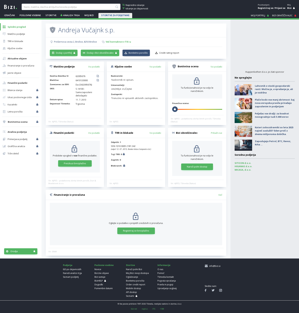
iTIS (153, 309)
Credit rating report (169, 52)
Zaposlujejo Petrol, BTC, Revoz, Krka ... (273, 143)
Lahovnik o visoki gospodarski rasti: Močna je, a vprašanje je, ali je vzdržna (274, 89)
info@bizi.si (214, 266)
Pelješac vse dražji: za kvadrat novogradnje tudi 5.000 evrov (272, 115)
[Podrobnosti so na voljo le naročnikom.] (123, 154)
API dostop (131, 292)
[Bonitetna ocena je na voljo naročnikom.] (52, 30)
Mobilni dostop (133, 288)
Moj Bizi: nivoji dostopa (137, 273)
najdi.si (145, 309)
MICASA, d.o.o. (243, 169)
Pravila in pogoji (165, 284)
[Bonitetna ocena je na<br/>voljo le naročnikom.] (38, 122)
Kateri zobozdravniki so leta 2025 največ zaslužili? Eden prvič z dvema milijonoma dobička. (274, 131)
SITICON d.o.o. (243, 163)
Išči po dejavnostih (72, 269)
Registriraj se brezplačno (136, 230)
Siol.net (134, 309)
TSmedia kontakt (165, 276)
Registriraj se (265, 8)
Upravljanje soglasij (167, 288)
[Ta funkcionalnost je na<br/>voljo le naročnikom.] (38, 90)
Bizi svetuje (99, 276)
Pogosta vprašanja (166, 280)
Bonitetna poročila (135, 280)
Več (220, 194)
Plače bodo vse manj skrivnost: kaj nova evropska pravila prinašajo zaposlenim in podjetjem (275, 103)
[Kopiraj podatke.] (98, 76)
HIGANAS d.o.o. (243, 166)
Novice (97, 269)
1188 (162, 309)
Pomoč (160, 273)
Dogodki (98, 284)
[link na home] (10, 6)
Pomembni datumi (103, 288)
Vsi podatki (94, 66)
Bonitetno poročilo (138, 52)
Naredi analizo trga (72, 273)
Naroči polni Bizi (134, 269)
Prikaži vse (216, 132)
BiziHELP (98, 280)
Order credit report (135, 284)
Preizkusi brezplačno (75, 163)
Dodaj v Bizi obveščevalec (100, 52)
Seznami (130, 295)
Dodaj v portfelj (64, 52)
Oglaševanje (132, 276)
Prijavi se (280, 8)
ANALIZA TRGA (71, 15)
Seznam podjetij (71, 276)
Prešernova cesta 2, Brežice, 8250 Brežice (75, 41)
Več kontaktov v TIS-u (118, 41)
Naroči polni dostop (197, 166)
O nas (160, 269)
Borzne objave (101, 273)
